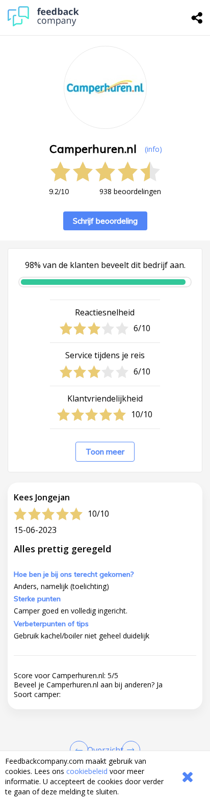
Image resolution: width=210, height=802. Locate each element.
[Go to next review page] (129, 750)
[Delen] (197, 18)
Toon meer (105, 452)
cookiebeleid (87, 771)
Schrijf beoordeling (105, 221)
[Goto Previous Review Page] (81, 750)
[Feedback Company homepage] (43, 23)
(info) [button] (153, 149)
